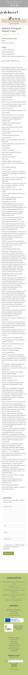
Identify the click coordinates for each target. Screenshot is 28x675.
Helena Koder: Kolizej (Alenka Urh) (14, 600)
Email (6, 661)
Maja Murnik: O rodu (14, 586)
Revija (9, 34)
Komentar (4, 34)
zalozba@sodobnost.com (14, 3)
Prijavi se (14, 665)
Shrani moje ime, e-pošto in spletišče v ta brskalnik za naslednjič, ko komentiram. (14, 546)
